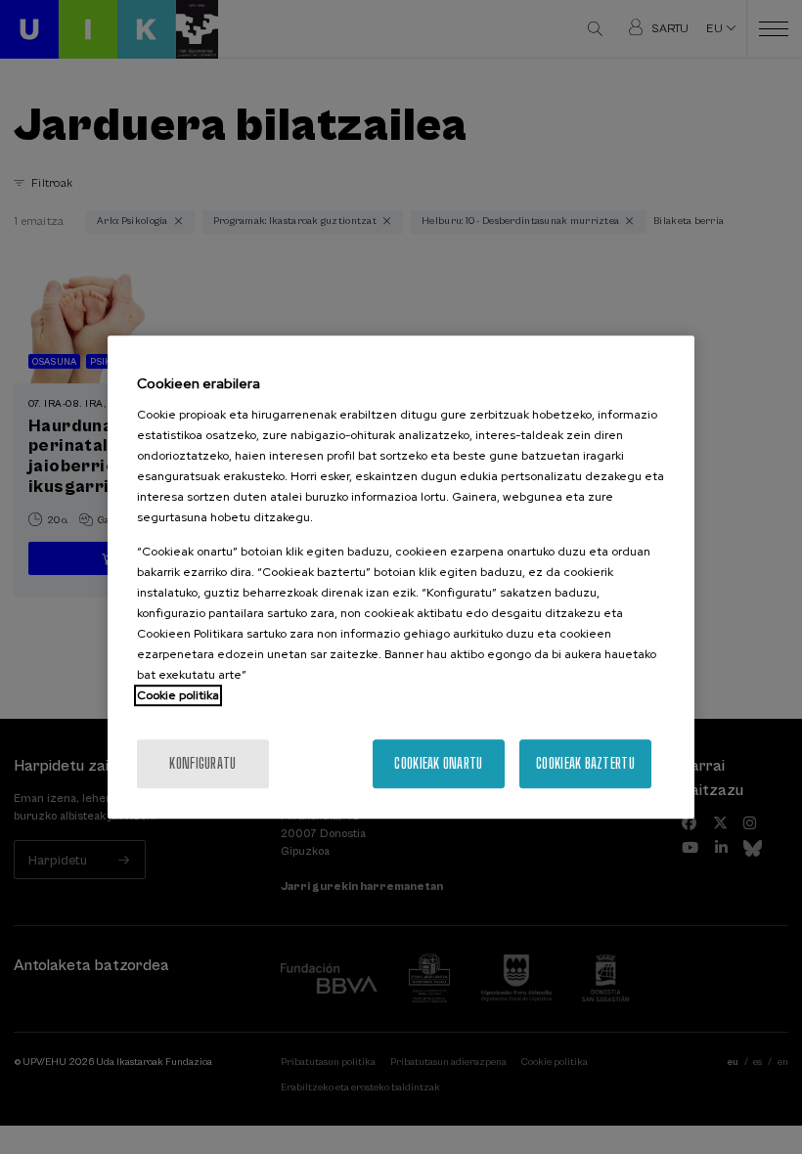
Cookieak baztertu (585, 763)
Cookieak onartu (438, 763)
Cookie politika (178, 695)
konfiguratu (202, 763)
